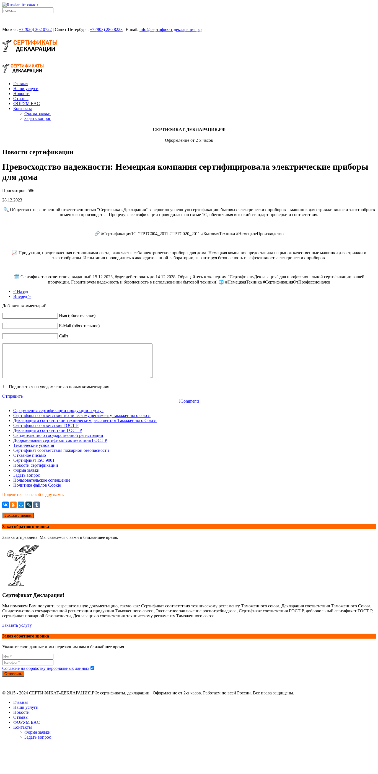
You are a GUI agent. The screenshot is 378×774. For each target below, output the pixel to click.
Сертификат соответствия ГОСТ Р (46, 425)
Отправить (12, 396)
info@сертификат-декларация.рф (170, 29)
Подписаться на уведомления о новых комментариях (59, 386)
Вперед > (22, 296)
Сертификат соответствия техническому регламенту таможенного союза (82, 415)
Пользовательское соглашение (41, 480)
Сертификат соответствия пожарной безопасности (61, 450)
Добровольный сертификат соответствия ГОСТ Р (60, 440)
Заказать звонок (18, 515)
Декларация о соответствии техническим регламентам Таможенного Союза (85, 420)
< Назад (20, 291)
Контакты (22, 108)
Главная (20, 83)
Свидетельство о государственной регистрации (58, 435)
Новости (21, 93)
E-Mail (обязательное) (79, 325)
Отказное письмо (29, 455)
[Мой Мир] (21, 505)
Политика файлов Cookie (37, 485)
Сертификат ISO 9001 (34, 460)
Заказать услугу (17, 625)
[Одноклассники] (13, 505)
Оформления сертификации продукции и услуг (58, 410)
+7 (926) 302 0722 (35, 29)
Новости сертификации (35, 465)
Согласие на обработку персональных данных (45, 668)
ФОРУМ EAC (26, 103)
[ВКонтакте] (5, 505)
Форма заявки (37, 113)
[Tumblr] (36, 505)
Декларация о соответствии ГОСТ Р (47, 430)
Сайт (63, 336)
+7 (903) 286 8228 (106, 29)
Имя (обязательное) (77, 315)
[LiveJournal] (28, 505)
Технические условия (33, 445)
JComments (189, 401)
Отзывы (21, 98)
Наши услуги (25, 88)
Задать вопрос (37, 118)
